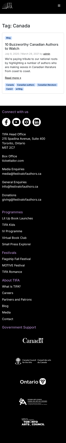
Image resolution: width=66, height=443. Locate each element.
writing (19, 89)
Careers (7, 293)
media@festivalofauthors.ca (21, 173)
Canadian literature (47, 85)
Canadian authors (25, 85)
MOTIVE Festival (13, 265)
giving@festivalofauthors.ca (21, 199)
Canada (10, 85)
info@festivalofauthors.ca (20, 186)
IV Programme (12, 231)
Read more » (13, 77)
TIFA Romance (12, 272)
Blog (8, 38)
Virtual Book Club (14, 238)
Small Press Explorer (16, 244)
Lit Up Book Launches (17, 218)
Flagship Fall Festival (16, 259)
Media (6, 312)
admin (46, 53)
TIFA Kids (8, 224)
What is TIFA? (11, 286)
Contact (7, 319)
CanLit (9, 89)
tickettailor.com (13, 160)
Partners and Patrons (17, 299)
